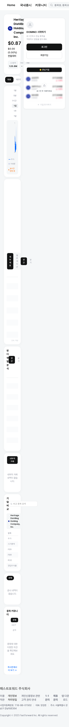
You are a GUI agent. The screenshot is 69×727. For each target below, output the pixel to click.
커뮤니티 (41, 5)
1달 (15, 116)
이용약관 (2, 697)
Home (11, 5)
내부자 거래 (12, 460)
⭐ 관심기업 (44, 70)
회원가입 (44, 55)
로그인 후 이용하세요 (44, 91)
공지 (14, 630)
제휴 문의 (55, 697)
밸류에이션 (17, 261)
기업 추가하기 (45, 104)
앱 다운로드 (65, 697)
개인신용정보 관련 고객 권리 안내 (30, 697)
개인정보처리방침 (12, 697)
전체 (10, 578)
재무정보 (20, 79)
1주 (15, 111)
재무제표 (10, 261)
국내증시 (26, 5)
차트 (9, 79)
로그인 (44, 47)
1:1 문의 (47, 697)
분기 (31, 261)
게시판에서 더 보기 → (12, 669)
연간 (24, 261)
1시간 (14, 100)
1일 (15, 106)
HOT (14, 625)
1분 (15, 90)
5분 (15, 95)
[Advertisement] (34, 216)
